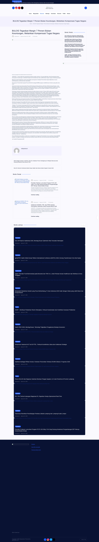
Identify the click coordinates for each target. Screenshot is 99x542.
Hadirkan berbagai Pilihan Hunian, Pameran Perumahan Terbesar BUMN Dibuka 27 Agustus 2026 (42, 377)
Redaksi (33, 459)
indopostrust (17, 36)
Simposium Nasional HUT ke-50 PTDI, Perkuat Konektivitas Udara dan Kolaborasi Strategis (41, 360)
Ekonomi (59, 13)
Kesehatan (53, 13)
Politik (64, 13)
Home (30, 13)
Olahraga (47, 13)
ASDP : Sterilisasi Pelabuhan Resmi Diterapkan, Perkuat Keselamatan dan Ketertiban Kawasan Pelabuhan (73, 56)
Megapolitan (36, 13)
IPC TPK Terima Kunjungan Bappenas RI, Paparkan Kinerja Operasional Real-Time (38, 412)
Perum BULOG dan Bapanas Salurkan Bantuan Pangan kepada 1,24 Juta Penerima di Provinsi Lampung (44, 394)
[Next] (84, 240)
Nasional (42, 13)
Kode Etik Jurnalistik (35, 462)
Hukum (68, 13)
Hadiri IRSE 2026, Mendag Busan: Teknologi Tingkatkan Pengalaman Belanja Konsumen (40, 343)
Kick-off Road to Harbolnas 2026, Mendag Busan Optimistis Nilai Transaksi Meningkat (39, 256)
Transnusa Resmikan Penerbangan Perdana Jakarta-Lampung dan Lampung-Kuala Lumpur (40, 429)
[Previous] (82, 240)
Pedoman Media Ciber (36, 465)
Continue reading (35, 194)
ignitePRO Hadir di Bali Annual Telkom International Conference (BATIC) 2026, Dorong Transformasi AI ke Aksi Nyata (73, 40)
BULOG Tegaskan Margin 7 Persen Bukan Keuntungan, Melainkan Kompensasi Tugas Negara (51, 23)
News (17, 322)
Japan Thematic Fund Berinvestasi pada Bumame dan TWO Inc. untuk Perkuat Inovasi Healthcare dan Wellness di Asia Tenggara (75, 45)
